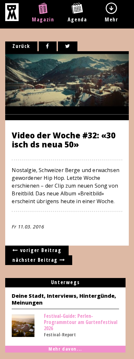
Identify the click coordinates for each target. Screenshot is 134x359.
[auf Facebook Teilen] (48, 46)
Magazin (43, 19)
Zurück (21, 46)
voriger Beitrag (39, 250)
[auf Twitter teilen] (68, 46)
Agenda (77, 19)
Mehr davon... (65, 349)
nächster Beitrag (35, 259)
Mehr (111, 19)
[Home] (12, 19)
